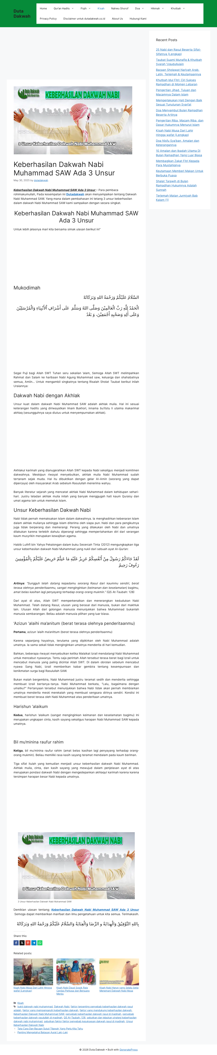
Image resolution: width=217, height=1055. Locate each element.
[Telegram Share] (33, 942)
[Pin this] (28, 942)
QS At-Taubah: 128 (74, 1017)
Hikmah (155, 8)
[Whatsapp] (39, 942)
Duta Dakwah (22, 13)
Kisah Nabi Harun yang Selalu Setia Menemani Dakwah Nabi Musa (119, 989)
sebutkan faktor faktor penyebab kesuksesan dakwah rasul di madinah (84, 1021)
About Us (117, 18)
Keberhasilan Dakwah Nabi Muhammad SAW (39, 1014)
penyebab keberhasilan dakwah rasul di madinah (93, 1014)
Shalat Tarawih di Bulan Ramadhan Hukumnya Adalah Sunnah (176, 185)
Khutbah (176, 8)
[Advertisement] (76, 54)
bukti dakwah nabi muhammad (35, 1006)
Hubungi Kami (138, 18)
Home (43, 8)
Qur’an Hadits (62, 8)
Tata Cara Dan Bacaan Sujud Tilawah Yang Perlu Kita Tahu (50, 1028)
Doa (137, 8)
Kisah (101, 8)
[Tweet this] (22, 942)
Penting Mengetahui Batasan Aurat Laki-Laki (42, 1032)
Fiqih (84, 8)
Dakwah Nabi (61, 1006)
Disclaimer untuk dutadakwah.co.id (84, 18)
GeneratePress (129, 1049)
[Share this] (16, 942)
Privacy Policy (48, 18)
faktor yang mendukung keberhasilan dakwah (106, 1010)
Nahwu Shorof (119, 8)
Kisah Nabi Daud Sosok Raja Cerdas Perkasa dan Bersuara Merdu (73, 990)
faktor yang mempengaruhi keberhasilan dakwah (50, 1010)
